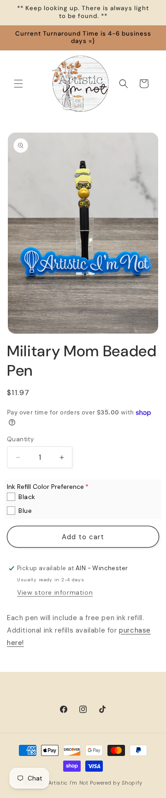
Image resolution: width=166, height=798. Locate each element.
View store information (55, 592)
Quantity (20, 439)
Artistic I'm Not (68, 783)
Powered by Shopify (116, 783)
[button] (18, 83)
